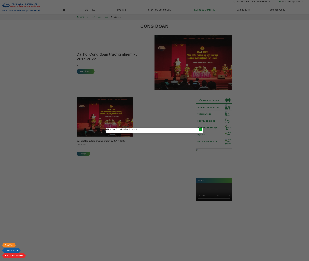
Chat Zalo (9, 245)
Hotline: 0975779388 (14, 255)
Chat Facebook (11, 250)
